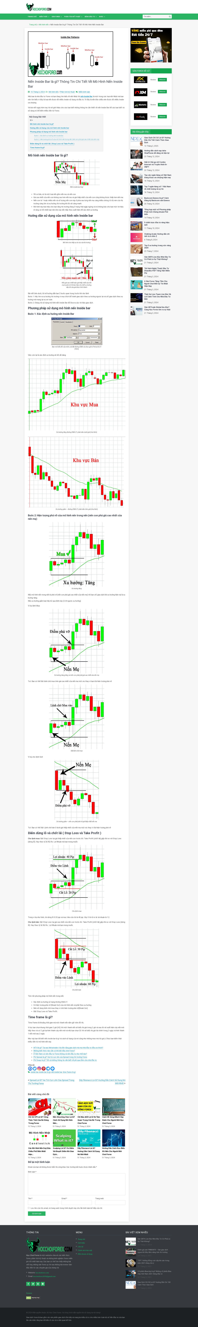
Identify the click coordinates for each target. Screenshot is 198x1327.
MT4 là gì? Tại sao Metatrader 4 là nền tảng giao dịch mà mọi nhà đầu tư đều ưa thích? (68, 1048)
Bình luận (32, 1172)
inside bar (34, 1072)
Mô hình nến (43, 25)
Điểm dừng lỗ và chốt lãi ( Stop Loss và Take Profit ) (52, 144)
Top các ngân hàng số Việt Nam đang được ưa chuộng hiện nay (157, 176)
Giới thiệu (81, 1243)
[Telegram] (48, 1069)
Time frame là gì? (37, 148)
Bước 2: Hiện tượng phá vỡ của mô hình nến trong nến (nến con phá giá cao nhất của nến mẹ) (66, 139)
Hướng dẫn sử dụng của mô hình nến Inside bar (49, 128)
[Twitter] (35, 1069)
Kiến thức (43, 16)
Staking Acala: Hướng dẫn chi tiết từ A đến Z (156, 235)
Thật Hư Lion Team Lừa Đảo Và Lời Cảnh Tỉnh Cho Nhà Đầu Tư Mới (157, 296)
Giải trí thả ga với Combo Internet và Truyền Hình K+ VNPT (155, 164)
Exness (29, 1293)
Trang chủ (32, 16)
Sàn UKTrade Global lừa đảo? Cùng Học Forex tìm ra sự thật (157, 308)
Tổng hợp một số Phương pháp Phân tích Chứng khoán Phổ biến (157, 211)
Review (153, 80)
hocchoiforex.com (42, 1273)
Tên (30, 1198)
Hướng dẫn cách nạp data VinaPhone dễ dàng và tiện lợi (156, 152)
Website (162, 80)
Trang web (99, 1198)
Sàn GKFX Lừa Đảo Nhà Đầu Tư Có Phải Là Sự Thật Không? (157, 258)
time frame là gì (69, 1072)
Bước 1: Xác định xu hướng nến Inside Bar (48, 135)
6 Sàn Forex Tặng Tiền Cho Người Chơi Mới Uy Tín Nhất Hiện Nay (156, 283)
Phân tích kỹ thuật (72, 16)
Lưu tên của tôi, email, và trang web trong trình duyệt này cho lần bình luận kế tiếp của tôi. (66, 1208)
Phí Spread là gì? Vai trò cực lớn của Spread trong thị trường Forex (60, 1057)
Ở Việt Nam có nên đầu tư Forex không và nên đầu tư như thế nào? (60, 1054)
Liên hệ (80, 1247)
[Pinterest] (44, 1069)
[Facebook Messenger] (53, 1069)
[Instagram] (39, 1069)
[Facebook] (30, 1069)
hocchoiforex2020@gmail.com (44, 1276)
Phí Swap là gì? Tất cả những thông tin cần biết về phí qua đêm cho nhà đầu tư (65, 1060)
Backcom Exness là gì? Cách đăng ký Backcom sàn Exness (157, 199)
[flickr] (43, 1284)
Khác (101, 16)
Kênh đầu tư (90, 16)
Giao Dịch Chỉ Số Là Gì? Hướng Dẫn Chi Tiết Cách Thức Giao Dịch (157, 140)
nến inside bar (56, 1072)
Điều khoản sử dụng (85, 1254)
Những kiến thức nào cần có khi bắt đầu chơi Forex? (54, 1051)
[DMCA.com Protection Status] (33, 1299)
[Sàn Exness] (140, 82)
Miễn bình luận (84, 92)
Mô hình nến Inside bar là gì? (42, 124)
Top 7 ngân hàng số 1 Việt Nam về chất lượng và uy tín (157, 187)
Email (64, 1198)
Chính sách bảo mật (85, 1250)
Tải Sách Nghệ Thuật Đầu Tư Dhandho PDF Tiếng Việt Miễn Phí (157, 270)
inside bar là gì (44, 1072)
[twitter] (33, 1284)
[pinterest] (38, 1284)
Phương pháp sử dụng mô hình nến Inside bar (48, 132)
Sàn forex (56, 16)
